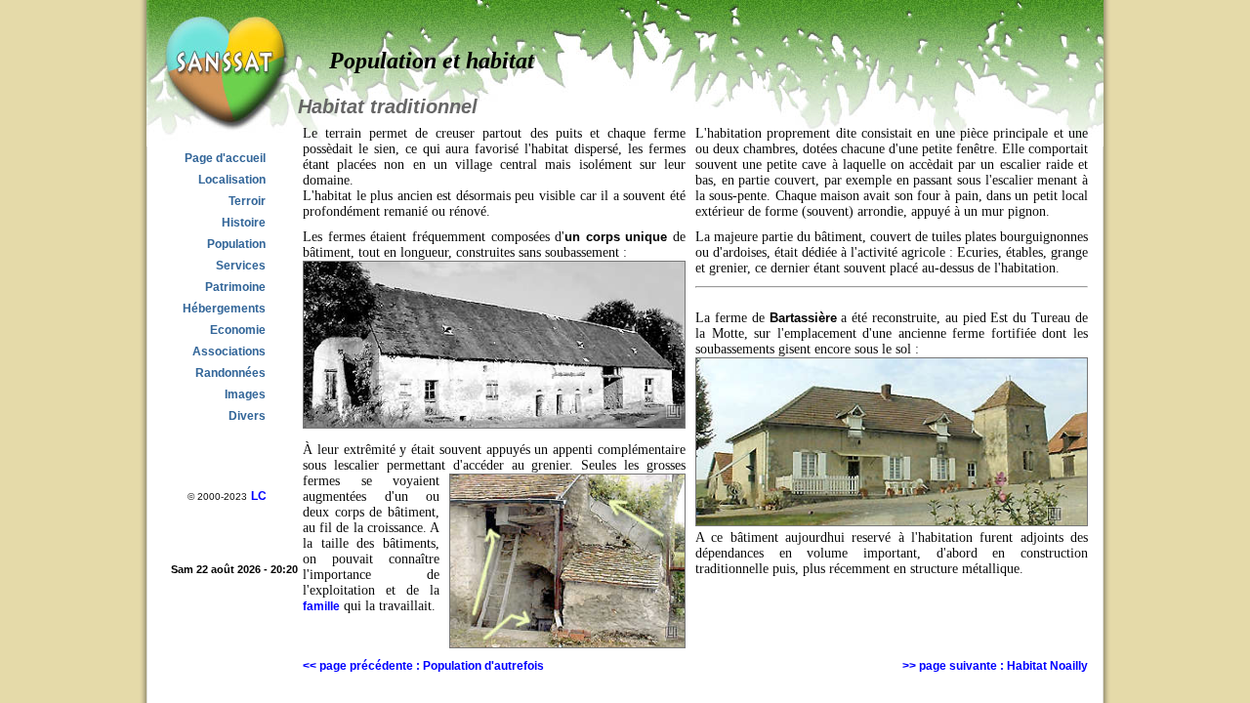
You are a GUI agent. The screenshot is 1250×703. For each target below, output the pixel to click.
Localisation (232, 179)
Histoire (244, 222)
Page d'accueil (225, 158)
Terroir (247, 201)
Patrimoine (235, 287)
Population (236, 244)
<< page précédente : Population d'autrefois (423, 666)
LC (259, 496)
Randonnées (230, 373)
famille (321, 606)
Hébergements (224, 308)
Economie (238, 330)
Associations (229, 351)
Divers (247, 416)
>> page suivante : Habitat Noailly (995, 666)
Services (241, 265)
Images (245, 394)
